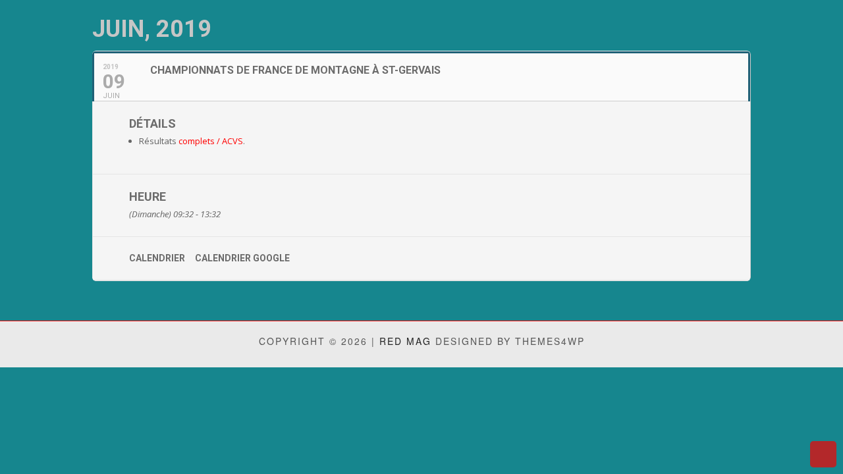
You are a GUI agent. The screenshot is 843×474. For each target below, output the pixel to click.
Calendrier (157, 258)
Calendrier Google (242, 258)
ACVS (232, 141)
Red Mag (405, 341)
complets (196, 141)
